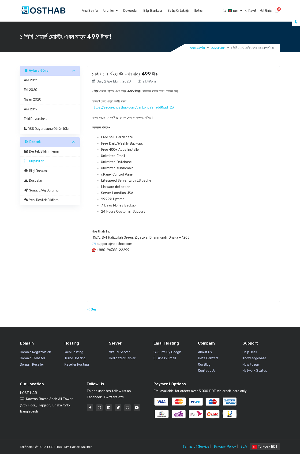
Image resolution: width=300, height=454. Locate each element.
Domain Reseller (32, 365)
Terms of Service (196, 447)
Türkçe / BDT (267, 447)
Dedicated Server (122, 358)
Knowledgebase (254, 358)
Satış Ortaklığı (178, 11)
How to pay (251, 365)
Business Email (165, 358)
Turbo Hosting (75, 358)
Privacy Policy (225, 447)
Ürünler (109, 11)
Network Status (255, 371)
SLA (243, 447)
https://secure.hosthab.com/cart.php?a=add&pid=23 (133, 107)
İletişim (200, 11)
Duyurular (130, 11)
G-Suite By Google (168, 352)
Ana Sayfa (90, 11)
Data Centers (208, 358)
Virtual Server (119, 352)
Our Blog (204, 365)
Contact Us (206, 371)
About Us (205, 352)
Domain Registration (35, 352)
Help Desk (250, 352)
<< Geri (92, 309)
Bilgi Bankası (152, 11)
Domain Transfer (32, 358)
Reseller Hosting (76, 365)
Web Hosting (73, 352)
